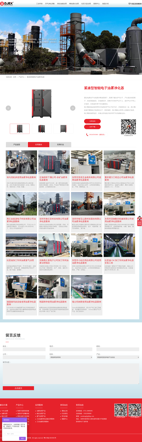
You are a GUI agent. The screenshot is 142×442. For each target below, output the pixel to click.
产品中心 (21, 77)
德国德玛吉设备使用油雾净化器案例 (21, 303)
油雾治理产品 (41, 411)
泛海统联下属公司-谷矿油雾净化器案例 (53, 178)
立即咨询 (92, 121)
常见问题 (65, 416)
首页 (14, 77)
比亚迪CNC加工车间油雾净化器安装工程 (119, 261)
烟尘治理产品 (41, 413)
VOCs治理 (5, 411)
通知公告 (65, 411)
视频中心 (65, 419)
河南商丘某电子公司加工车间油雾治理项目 (54, 261)
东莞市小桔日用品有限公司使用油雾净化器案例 (86, 261)
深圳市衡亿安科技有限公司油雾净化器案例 (54, 220)
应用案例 (39, 405)
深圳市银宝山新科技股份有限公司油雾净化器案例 (86, 220)
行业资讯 (65, 413)
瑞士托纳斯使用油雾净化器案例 (86, 302)
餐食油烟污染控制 (23, 416)
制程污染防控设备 (23, 411)
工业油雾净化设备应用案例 (45, 419)
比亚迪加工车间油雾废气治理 (20, 260)
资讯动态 (64, 405)
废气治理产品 (41, 416)
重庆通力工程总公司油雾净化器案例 (119, 178)
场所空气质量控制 (23, 413)
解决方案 (3, 405)
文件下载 (92, 127)
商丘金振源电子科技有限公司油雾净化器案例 (21, 220)
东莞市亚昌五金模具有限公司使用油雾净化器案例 (86, 178)
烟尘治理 (4, 416)
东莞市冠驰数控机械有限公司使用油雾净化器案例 (119, 220)
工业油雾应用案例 (42, 421)
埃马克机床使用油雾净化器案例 (21, 177)
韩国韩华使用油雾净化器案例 (52, 302)
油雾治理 (4, 413)
